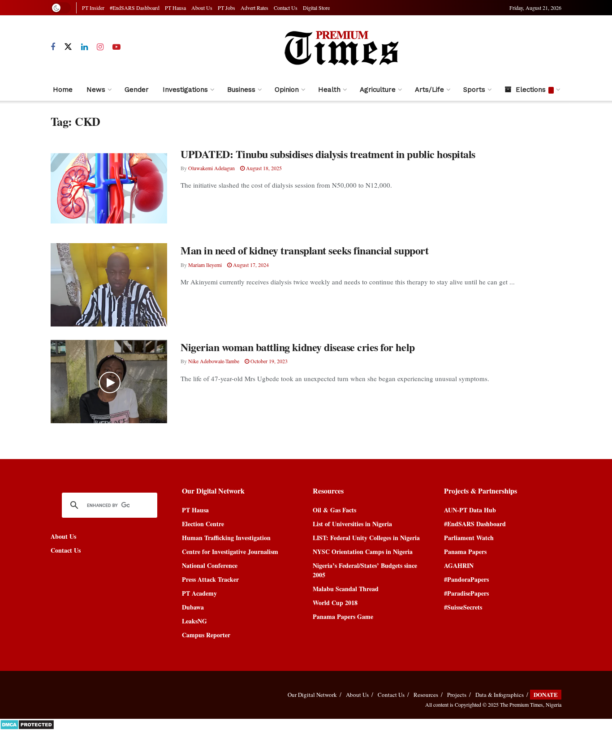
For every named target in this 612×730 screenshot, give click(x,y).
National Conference (209, 565)
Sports (474, 90)
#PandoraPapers (466, 579)
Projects (456, 695)
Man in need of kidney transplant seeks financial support (304, 250)
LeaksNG (194, 621)
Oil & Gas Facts (334, 510)
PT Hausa (175, 7)
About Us (201, 7)
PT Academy (199, 593)
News (95, 90)
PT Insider (93, 7)
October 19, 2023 (268, 361)
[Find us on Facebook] (53, 47)
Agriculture (378, 90)
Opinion (287, 90)
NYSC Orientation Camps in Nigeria (363, 551)
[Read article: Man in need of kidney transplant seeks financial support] (109, 284)
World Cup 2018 (335, 602)
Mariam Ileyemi (205, 264)
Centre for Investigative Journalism (230, 551)
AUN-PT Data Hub (470, 510)
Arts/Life (429, 90)
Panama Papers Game (343, 616)
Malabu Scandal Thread (346, 588)
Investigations (185, 90)
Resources (426, 695)
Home (63, 90)
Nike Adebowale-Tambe (213, 361)
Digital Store (316, 7)
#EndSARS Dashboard (134, 7)
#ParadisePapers (466, 593)
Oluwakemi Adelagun (211, 168)
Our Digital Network (312, 695)
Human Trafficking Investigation (226, 537)
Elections (531, 90)
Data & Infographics (499, 695)
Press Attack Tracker (210, 579)
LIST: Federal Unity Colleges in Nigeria (366, 537)
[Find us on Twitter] (68, 47)
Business (241, 90)
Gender (137, 90)
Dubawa (193, 607)
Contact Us (285, 7)
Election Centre (203, 523)
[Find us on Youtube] (116, 47)
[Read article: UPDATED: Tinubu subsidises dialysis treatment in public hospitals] (109, 188)
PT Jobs (226, 7)
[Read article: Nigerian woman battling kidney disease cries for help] (109, 381)
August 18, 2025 (263, 168)
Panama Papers (465, 551)
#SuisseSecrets (463, 607)
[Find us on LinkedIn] (84, 47)
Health (329, 90)
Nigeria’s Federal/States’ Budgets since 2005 (365, 570)
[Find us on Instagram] (100, 47)
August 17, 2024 (250, 264)
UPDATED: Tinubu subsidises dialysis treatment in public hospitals (328, 154)
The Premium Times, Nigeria (530, 704)
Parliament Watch (469, 537)
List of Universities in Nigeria (352, 523)
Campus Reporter (206, 635)
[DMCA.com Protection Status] (27, 723)
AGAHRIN (459, 565)
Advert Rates (254, 7)
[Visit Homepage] (341, 47)
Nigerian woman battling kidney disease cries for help (298, 347)
